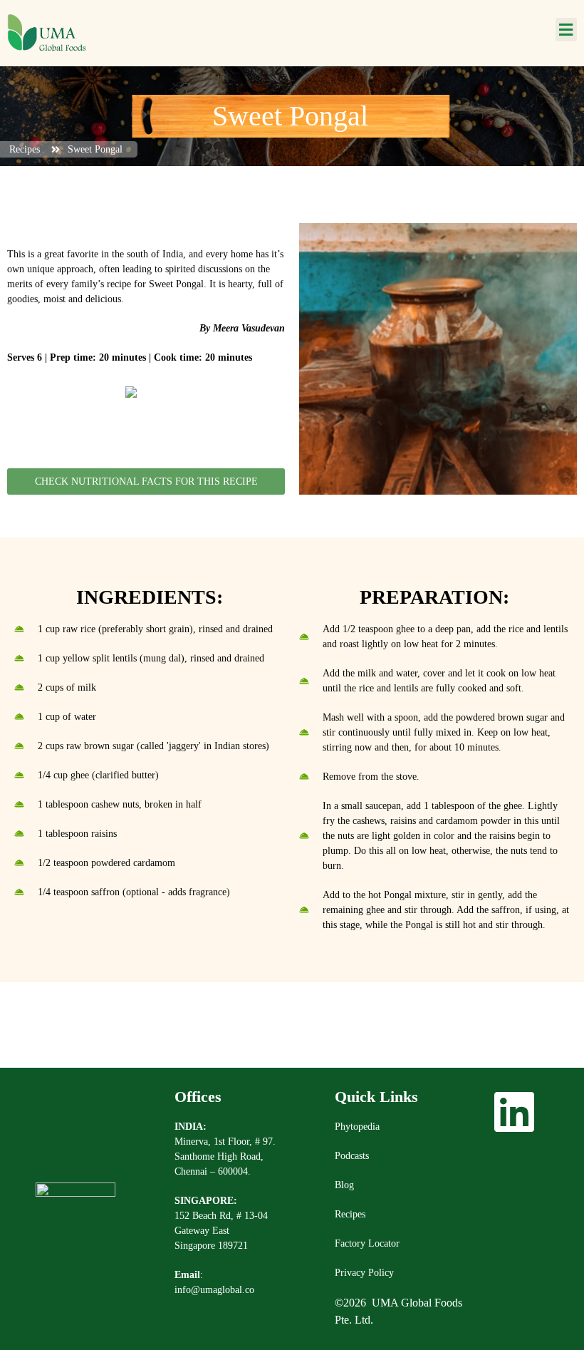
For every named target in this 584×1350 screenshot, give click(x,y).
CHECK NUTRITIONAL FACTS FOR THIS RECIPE (146, 481)
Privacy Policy (364, 1272)
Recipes (350, 1214)
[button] (566, 29)
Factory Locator (367, 1243)
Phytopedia (357, 1126)
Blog (344, 1185)
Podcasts (352, 1155)
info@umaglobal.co (214, 1289)
